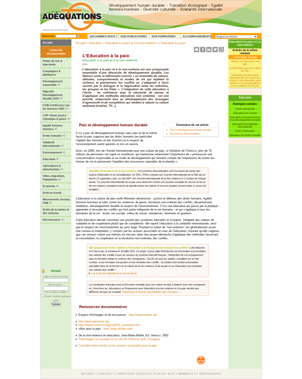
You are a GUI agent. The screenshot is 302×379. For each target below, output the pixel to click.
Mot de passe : (56, 284)
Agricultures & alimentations (52, 167)
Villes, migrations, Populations (54, 177)
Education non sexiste (245, 113)
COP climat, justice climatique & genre (55, 117)
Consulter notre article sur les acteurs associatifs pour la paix (117, 345)
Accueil (47, 42)
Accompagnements (197, 36)
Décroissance (52, 219)
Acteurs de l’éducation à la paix (245, 62)
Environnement (53, 152)
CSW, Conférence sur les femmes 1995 (56, 107)
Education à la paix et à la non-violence (245, 43)
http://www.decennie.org (93, 321)
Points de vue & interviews (52, 62)
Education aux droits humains (245, 135)
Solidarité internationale (52, 144)
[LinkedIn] (209, 51)
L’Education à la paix (245, 57)
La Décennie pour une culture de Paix (245, 69)
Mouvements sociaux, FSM (56, 201)
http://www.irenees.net (143, 314)
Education (49, 159)
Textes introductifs (245, 108)
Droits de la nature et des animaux (56, 211)
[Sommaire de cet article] (77, 125)
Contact (105, 373)
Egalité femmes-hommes (53, 127)
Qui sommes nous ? (103, 36)
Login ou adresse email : (56, 276)
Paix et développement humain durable (190, 129)
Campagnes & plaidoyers (52, 73)
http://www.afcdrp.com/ (118, 328)
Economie (49, 186)
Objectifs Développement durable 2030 (53, 95)
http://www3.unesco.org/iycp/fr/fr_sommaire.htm (109, 325)
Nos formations (164, 36)
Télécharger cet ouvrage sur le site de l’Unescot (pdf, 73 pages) (119, 339)
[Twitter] (215, 51)
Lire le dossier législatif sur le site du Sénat (114, 273)
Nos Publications (134, 36)
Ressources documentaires (185, 133)
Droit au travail (52, 192)
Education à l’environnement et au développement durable (244, 118)
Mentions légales (134, 373)
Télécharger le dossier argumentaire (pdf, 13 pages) (150, 292)
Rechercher (48, 36)
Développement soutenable (53, 83)
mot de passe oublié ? (56, 292)
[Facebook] (202, 51)
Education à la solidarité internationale (245, 125)
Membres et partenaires (199, 373)
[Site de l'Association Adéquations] (73, 23)
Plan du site (164, 373)
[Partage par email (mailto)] (196, 51)
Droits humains (53, 135)
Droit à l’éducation (244, 131)
